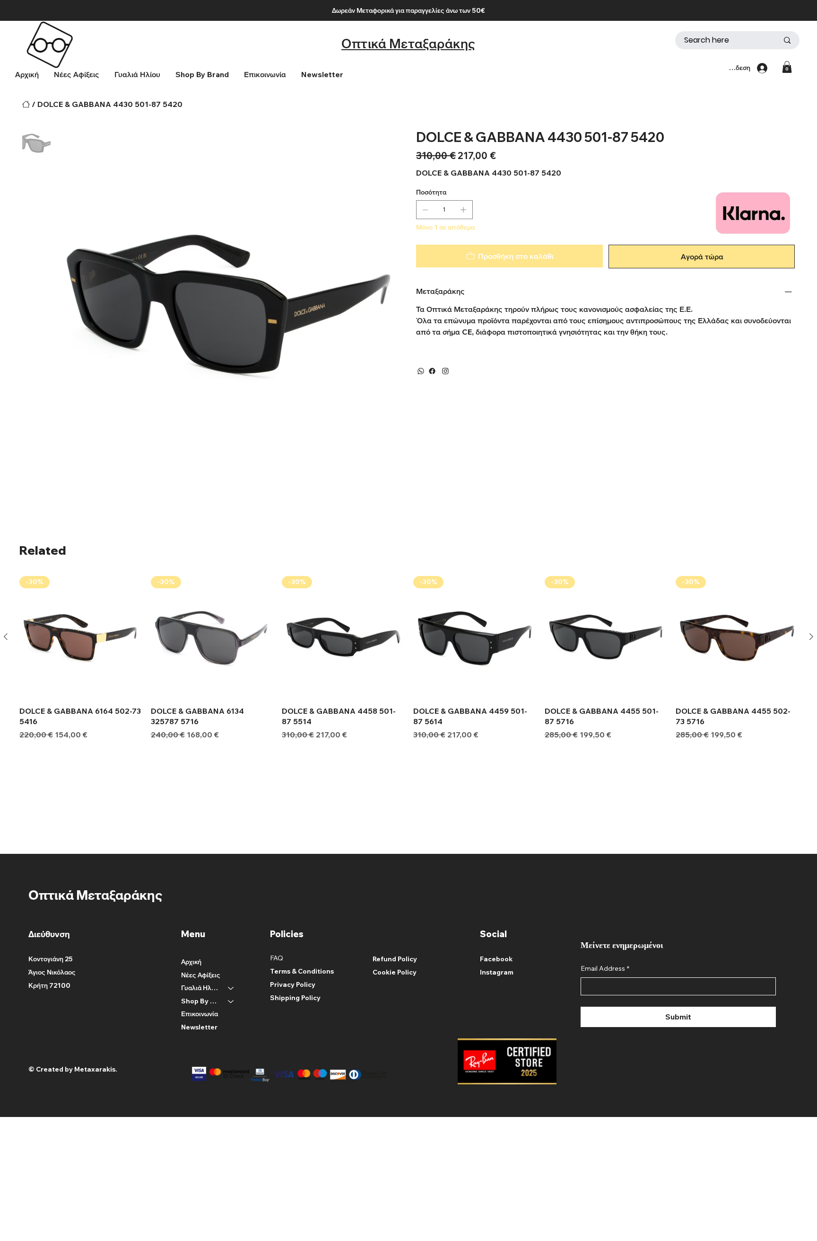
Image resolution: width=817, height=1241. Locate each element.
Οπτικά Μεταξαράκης (408, 43)
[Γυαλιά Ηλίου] (231, 988)
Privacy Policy (292, 984)
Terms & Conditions (302, 971)
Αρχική (191, 961)
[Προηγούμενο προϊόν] (5, 636)
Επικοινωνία (199, 1014)
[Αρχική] (26, 104)
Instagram (496, 972)
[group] (408, 658)
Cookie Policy (395, 972)
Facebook (496, 959)
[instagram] (445, 371)
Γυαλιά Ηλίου (200, 988)
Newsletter (199, 1027)
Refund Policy (395, 959)
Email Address (605, 968)
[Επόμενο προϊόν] (811, 636)
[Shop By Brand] (231, 1001)
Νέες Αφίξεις (200, 975)
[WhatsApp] (421, 371)
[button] (202, 74)
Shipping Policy (295, 997)
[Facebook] (432, 371)
